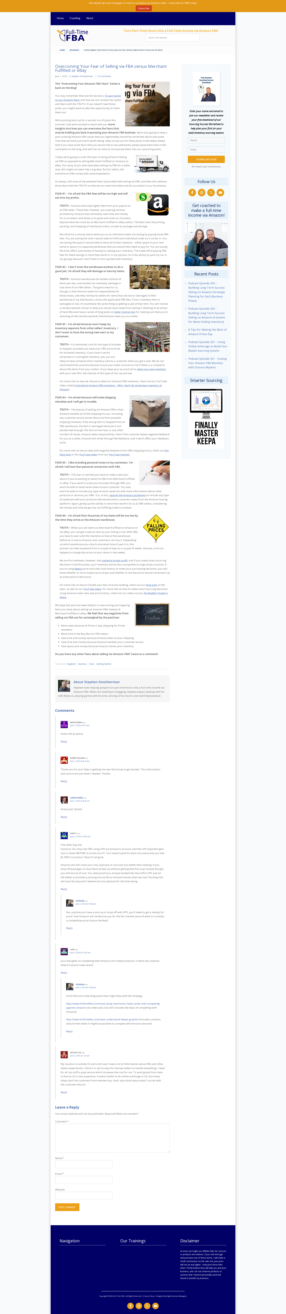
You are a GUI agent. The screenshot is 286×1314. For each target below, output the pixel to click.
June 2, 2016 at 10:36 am (86, 904)
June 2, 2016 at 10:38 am (86, 987)
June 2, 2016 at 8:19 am (80, 761)
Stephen (80, 900)
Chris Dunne (76, 797)
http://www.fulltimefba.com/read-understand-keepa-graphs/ (102, 1019)
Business (82, 663)
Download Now (206, 159)
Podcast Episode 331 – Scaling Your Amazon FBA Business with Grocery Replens (207, 363)
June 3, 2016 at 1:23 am (80, 1055)
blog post (151, 585)
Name (59, 1158)
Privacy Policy (148, 1296)
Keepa (78, 568)
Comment (62, 1121)
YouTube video (88, 454)
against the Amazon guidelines (127, 495)
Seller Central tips (124, 312)
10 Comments (104, 76)
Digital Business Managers (176, 1296)
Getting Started (104, 663)
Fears (91, 663)
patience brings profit (115, 560)
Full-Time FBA (83, 35)
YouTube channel (119, 454)
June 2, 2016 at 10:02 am (80, 836)
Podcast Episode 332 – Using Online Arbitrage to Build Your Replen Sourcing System (207, 346)
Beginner (71, 663)
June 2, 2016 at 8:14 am (80, 725)
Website (60, 1189)
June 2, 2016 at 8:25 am (80, 801)
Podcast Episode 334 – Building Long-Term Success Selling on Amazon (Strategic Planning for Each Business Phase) (206, 291)
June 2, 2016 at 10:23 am (80, 952)
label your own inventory (151, 369)
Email (59, 1173)
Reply (64, 741)
